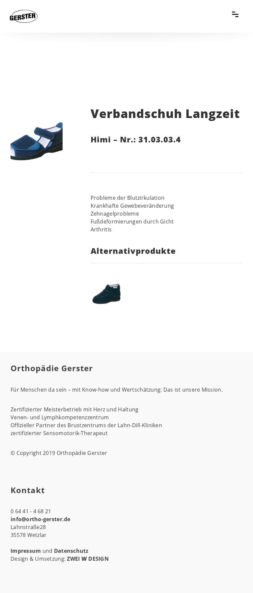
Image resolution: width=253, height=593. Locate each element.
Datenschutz (71, 550)
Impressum (26, 550)
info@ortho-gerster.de (40, 519)
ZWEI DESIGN (88, 558)
